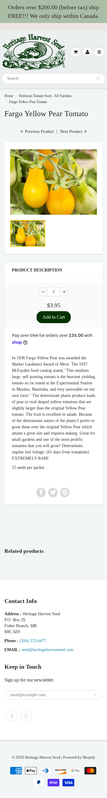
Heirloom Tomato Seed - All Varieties (45, 96)
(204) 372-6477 (33, 641)
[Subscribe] (95, 694)
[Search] (98, 79)
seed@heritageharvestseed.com (47, 649)
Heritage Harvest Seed (42, 757)
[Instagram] (26, 716)
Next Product (72, 131)
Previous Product (39, 131)
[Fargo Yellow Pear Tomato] (53, 182)
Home (8, 96)
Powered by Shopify (79, 757)
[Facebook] (12, 716)
